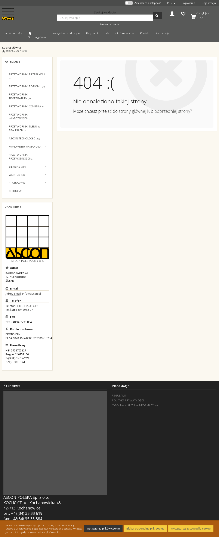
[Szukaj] (157, 15)
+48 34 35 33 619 (27, 306)
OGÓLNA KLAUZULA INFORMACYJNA (135, 405)
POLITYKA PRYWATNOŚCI (128, 400)
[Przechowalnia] (183, 13)
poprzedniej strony (172, 111)
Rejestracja (209, 3)
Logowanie (188, 3)
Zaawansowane (109, 24)
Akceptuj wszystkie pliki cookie (191, 528)
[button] (171, 3)
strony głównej (132, 111)
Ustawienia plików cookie (103, 528)
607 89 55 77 (25, 310)
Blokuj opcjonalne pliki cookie (145, 528)
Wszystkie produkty (65, 33)
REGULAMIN (119, 395)
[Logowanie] (172, 13)
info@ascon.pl (31, 294)
